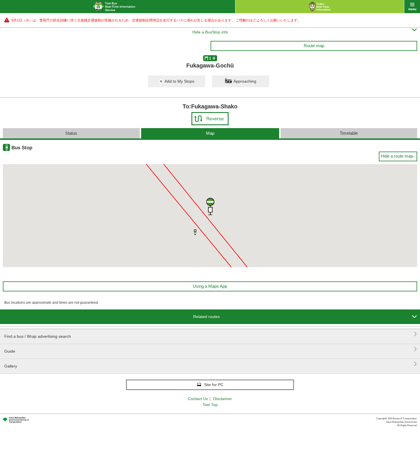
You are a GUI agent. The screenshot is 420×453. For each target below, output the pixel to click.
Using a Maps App (210, 286)
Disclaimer (222, 398)
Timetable (349, 133)
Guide (210, 349)
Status (71, 133)
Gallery (210, 364)
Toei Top (210, 404)
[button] (195, 232)
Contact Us (198, 398)
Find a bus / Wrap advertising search (210, 334)
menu (412, 6)
